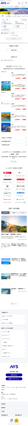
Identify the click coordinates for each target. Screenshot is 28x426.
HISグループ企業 (15, 387)
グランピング (6, 335)
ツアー (5, 349)
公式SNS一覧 (15, 398)
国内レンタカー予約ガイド (7, 316)
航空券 (5, 342)
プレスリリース (8, 387)
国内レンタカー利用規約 (7, 323)
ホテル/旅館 (8, 16)
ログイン (25, 6)
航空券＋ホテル (7, 352)
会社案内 (2, 387)
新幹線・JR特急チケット (9, 345)
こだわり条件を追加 (14, 35)
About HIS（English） (22, 387)
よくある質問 (5, 319)
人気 (22, 212)
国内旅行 (11, 6)
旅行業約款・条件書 (4, 394)
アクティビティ (7, 338)
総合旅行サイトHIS (5, 6)
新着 (14, 212)
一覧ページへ (13, 303)
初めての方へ (3, 398)
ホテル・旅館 (6, 331)
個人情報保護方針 (12, 394)
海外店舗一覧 (4, 415)
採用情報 (2, 389)
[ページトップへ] (25, 364)
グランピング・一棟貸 (16, 16)
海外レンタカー (7, 356)
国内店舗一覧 (18, 415)
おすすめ (5, 212)
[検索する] (14, 38)
